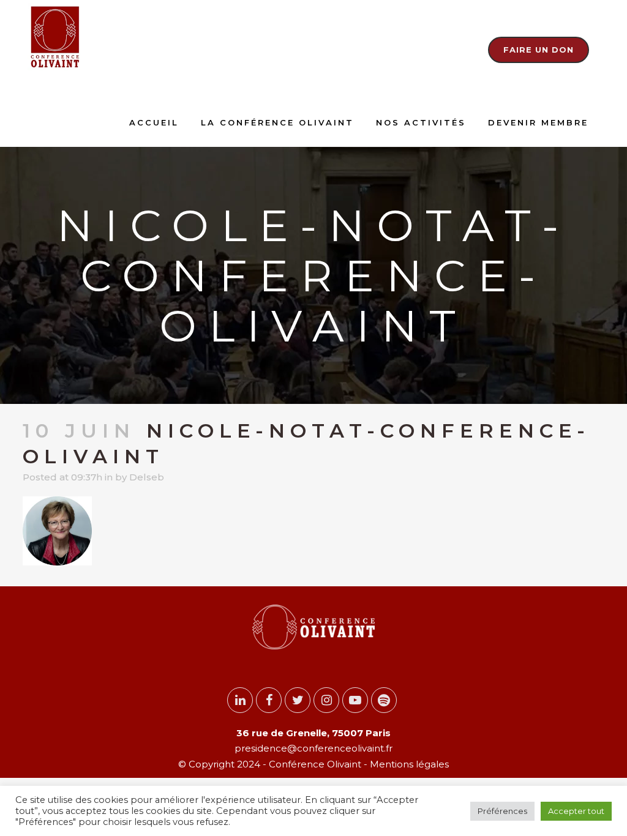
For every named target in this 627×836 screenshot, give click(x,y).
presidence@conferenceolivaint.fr (313, 748)
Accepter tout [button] (576, 811)
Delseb (146, 477)
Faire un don (538, 49)
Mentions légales (408, 764)
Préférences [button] (502, 811)
